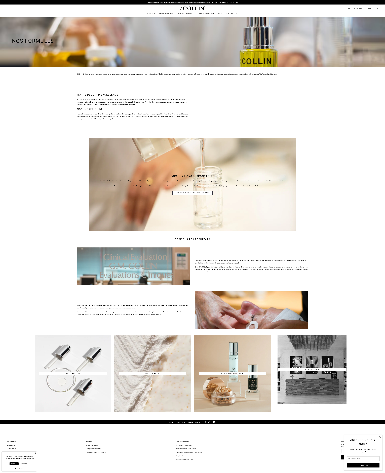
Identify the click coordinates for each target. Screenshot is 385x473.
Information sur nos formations (185, 445)
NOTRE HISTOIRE (73, 373)
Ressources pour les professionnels (186, 448)
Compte (371, 8)
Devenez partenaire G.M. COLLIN (185, 459)
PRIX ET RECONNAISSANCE (232, 373)
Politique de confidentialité (93, 448)
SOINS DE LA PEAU (166, 14)
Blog (220, 14)
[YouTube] (214, 422)
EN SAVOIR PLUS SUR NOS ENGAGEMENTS (192, 193)
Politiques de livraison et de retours (96, 452)
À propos (151, 14)
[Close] (35, 453)
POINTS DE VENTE (312, 369)
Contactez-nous (11, 448)
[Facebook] (204, 422)
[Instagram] (209, 422)
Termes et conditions (92, 445)
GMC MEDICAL (232, 14)
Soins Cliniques (185, 14)
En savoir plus (29, 458)
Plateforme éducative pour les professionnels (189, 452)
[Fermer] (380, 437)
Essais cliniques (11, 445)
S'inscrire (363, 465)
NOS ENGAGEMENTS (153, 373)
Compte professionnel (182, 456)
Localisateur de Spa (205, 14)
